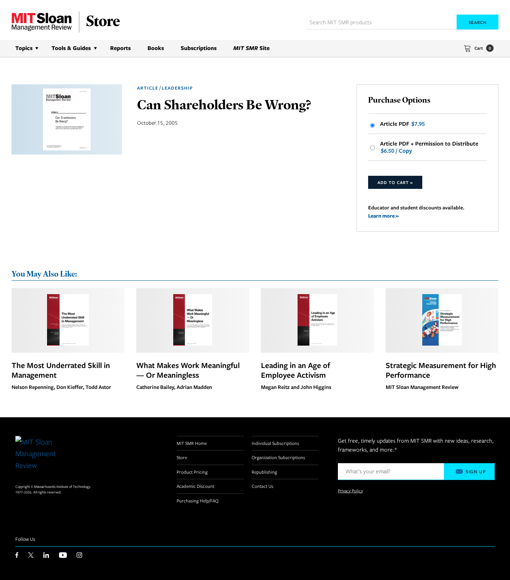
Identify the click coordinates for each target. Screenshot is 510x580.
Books (155, 48)
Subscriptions (199, 48)
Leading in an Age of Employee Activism (295, 370)
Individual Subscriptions (275, 443)
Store (182, 457)
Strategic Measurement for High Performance (441, 370)
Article (147, 88)
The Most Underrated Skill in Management (61, 370)
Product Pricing (192, 472)
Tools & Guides (71, 48)
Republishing (264, 472)
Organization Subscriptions (278, 457)
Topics (23, 48)
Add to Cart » (395, 182)
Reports (120, 48)
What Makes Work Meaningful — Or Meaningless (188, 370)
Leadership (177, 88)
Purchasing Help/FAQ (197, 500)
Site (251, 48)
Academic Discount (195, 486)
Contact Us (262, 486)
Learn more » (383, 215)
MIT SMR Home (192, 443)
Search (477, 22)
